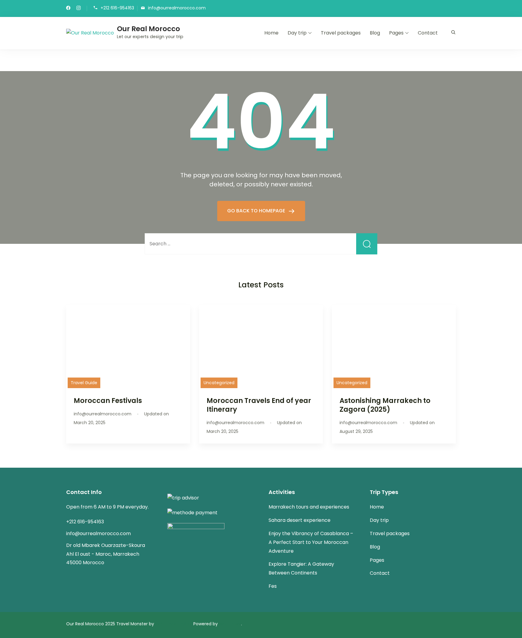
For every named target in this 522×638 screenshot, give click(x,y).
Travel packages (341, 32)
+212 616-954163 (117, 8)
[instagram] (78, 8)
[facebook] (68, 8)
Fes (273, 586)
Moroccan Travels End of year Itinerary (259, 405)
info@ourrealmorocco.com (177, 8)
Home (271, 32)
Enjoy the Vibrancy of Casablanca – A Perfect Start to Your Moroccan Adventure (311, 542)
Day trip (297, 32)
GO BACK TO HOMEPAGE (256, 210)
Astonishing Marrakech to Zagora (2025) (385, 405)
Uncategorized (219, 383)
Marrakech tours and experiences (309, 506)
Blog (375, 32)
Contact (428, 32)
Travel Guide (84, 383)
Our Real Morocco (148, 29)
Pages (396, 32)
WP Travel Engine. (173, 624)
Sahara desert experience (299, 520)
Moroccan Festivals (108, 400)
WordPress (230, 624)
